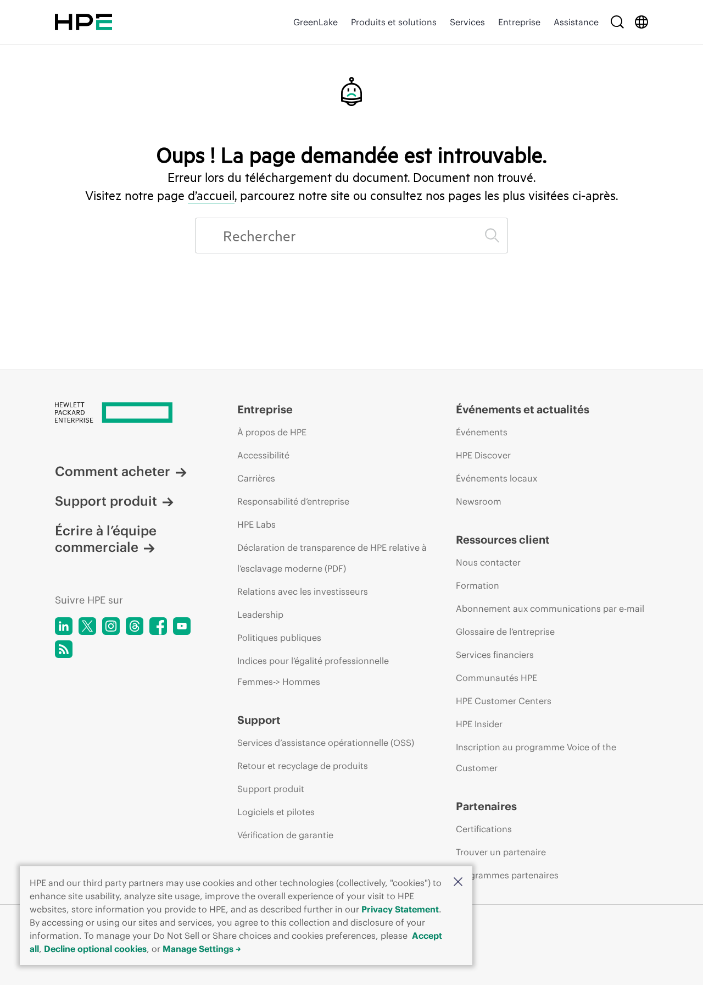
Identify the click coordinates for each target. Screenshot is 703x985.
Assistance (576, 21)
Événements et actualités (522, 409)
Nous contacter (488, 562)
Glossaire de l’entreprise (505, 631)
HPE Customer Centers (503, 700)
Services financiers (495, 654)
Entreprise (519, 21)
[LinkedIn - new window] (63, 626)
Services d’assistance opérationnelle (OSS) (325, 742)
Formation (477, 585)
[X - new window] (87, 626)
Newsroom (478, 501)
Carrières (256, 478)
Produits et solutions (394, 21)
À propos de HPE (271, 432)
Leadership (260, 614)
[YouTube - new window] (182, 626)
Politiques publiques (279, 637)
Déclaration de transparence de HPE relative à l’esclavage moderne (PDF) (332, 558)
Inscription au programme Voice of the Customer (536, 757)
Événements (481, 432)
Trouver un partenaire (501, 851)
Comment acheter (112, 471)
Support (259, 720)
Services (467, 21)
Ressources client (503, 539)
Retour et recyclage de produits (302, 765)
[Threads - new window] (134, 626)
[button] (458, 882)
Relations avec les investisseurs (302, 591)
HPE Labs (256, 524)
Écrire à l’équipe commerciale (106, 538)
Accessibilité (263, 455)
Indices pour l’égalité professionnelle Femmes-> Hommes (313, 671)
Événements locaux (496, 478)
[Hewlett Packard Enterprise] (83, 22)
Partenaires (486, 806)
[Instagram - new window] (111, 626)
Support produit (106, 500)
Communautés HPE (496, 677)
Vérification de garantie (285, 834)
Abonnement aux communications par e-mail (550, 608)
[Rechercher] (617, 22)
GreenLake (315, 21)
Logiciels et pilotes (276, 811)
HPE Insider (479, 723)
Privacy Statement (400, 909)
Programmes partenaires (507, 875)
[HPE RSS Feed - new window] (63, 649)
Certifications (484, 828)
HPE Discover (483, 455)
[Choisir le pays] (641, 22)
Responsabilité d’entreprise (293, 501)
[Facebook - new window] (158, 626)
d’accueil (211, 195)
